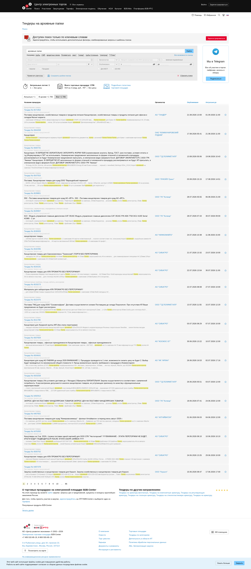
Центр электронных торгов (50, 4)
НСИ (111, 9)
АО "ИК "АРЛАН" (162, 360)
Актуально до (211, 102)
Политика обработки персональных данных (147, 542)
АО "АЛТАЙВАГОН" (163, 417)
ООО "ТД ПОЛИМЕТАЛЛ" (166, 156)
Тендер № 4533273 (67, 288)
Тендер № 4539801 (85, 198)
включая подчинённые (174, 60)
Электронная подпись (86, 9)
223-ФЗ (117, 69)
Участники (46, 9)
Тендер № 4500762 (87, 456)
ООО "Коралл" (161, 472)
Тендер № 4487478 (87, 472)
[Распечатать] (223, 15)
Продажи (45, 69)
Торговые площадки (137, 531)
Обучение (102, 9)
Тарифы (70, 9)
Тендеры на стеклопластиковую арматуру (174, 495)
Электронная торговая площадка (36, 534)
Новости (102, 535)
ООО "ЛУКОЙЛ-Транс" (164, 179)
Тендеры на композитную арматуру (164, 493)
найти (50, 493)
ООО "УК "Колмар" (163, 197)
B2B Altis (128, 9)
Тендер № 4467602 (86, 418)
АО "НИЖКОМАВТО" (164, 235)
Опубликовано (192, 102)
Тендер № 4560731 (87, 158)
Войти (204, 5)
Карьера (102, 542)
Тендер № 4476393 (85, 437)
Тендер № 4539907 (85, 217)
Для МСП (104, 69)
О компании (104, 531)
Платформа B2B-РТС (143, 9)
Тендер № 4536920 (87, 236)
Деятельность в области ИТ (140, 539)
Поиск (37, 9)
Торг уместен (104, 539)
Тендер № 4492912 (85, 401)
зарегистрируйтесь (68, 499)
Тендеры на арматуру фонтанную (133, 493)
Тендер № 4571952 (86, 116)
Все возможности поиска (183, 55)
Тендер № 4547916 (86, 180)
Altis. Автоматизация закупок (141, 546)
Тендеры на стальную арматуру (141, 495)
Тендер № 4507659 (86, 342)
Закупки (32, 69)
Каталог (118, 9)
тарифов (26, 502)
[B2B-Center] (27, 6)
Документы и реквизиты (109, 546)
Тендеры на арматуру (202, 495)
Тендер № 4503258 (86, 383)
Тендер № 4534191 (87, 272)
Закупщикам (58, 9)
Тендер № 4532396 (87, 254)
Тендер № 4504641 (86, 361)
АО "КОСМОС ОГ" (163, 341)
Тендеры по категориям (139, 535)
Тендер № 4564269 (85, 135)
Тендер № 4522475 (86, 306)
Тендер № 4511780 (84, 325)
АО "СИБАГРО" (161, 253)
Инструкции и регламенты (110, 550)
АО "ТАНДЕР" (161, 115)
